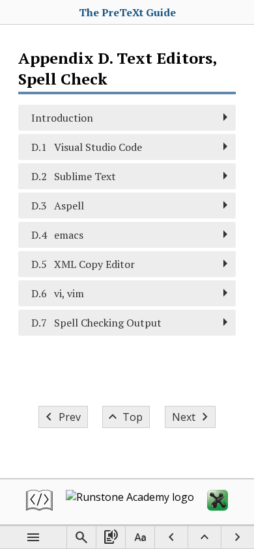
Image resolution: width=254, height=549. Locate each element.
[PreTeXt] (39, 502)
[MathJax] (217, 502)
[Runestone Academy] (130, 502)
